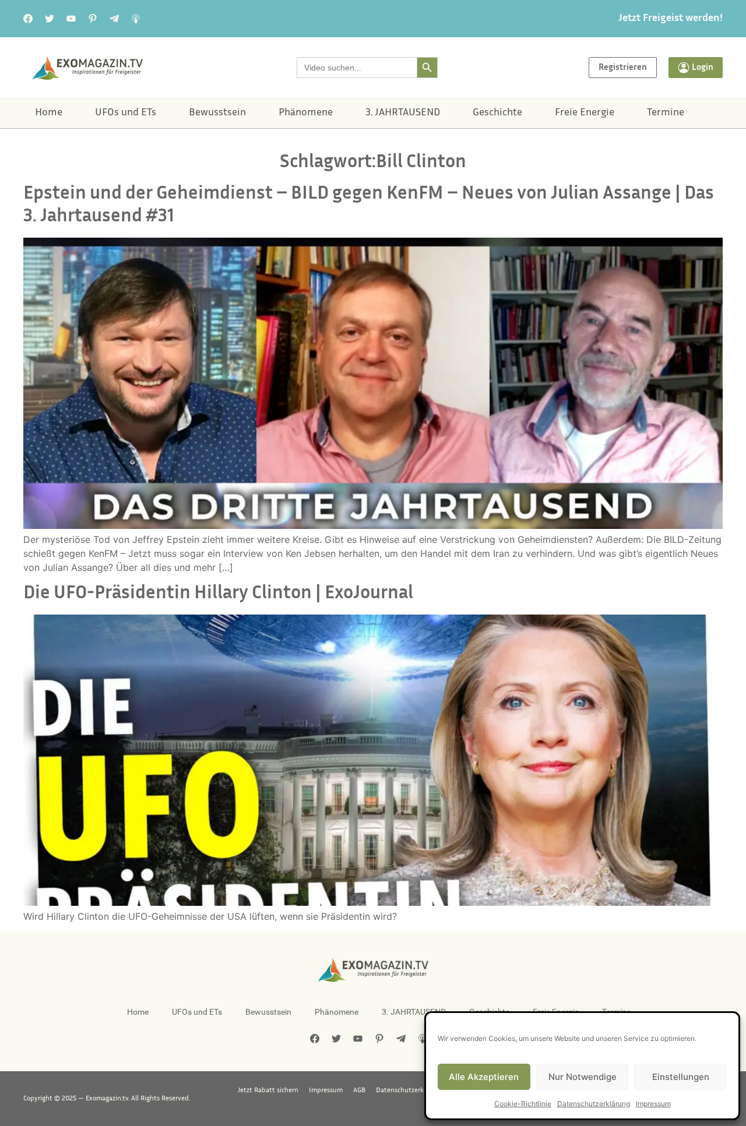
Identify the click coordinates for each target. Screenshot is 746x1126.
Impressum (653, 1103)
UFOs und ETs (125, 113)
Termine (665, 113)
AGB (359, 1090)
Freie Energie (584, 113)
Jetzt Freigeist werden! (670, 18)
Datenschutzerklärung (593, 1103)
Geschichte (497, 113)
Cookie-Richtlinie (522, 1103)
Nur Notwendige (582, 1076)
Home (48, 113)
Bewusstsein (217, 113)
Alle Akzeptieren (484, 1076)
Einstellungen (680, 1076)
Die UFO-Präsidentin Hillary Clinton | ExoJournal (218, 594)
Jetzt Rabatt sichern (268, 1090)
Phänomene (306, 113)
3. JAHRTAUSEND (402, 113)
